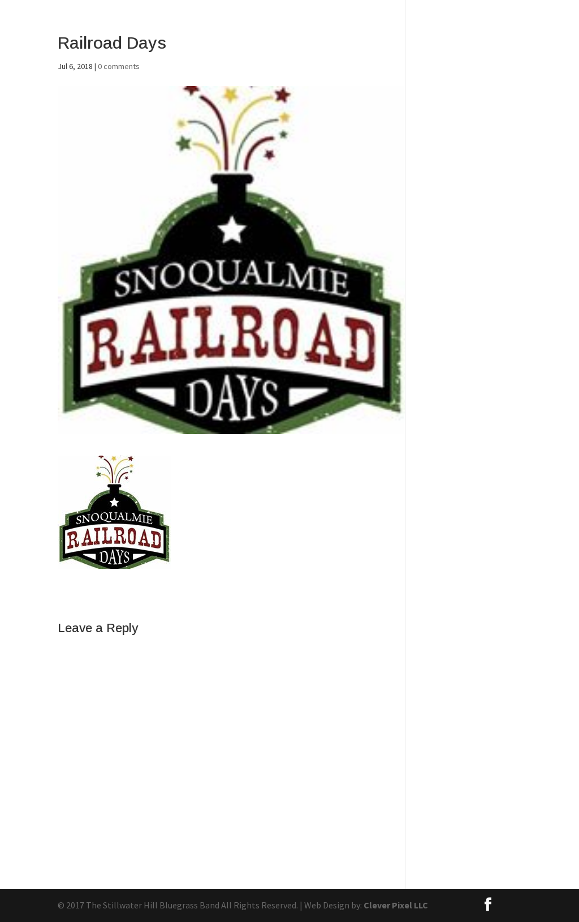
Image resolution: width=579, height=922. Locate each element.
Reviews (454, 38)
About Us (297, 38)
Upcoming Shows (523, 38)
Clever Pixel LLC (396, 905)
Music (408, 38)
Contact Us (357, 38)
